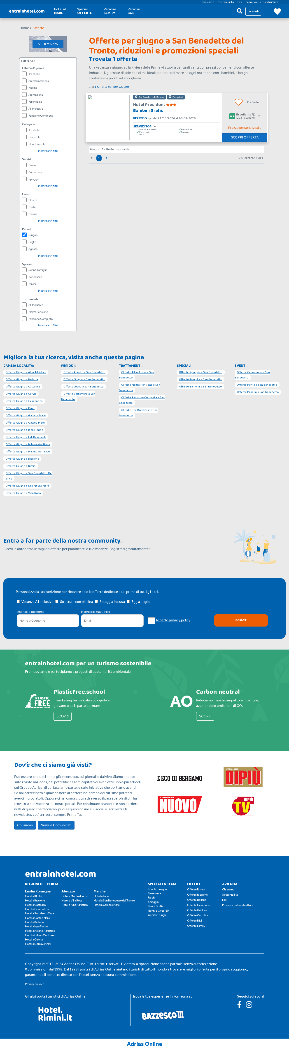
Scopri (62, 716)
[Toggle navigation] (149, 119)
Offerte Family (196, 925)
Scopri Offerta (245, 137)
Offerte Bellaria (196, 899)
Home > (25, 28)
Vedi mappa (48, 44)
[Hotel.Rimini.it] (55, 1019)
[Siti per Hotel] (144, 1043)
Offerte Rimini (196, 889)
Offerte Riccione (197, 894)
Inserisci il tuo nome (30, 612)
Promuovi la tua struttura (237, 905)
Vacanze (110, 11)
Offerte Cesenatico (199, 905)
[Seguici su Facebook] (241, 1006)
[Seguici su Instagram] (251, 1006)
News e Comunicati (56, 825)
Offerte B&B (195, 920)
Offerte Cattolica (197, 915)
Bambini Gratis (148, 110)
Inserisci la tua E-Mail (95, 612)
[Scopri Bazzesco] (162, 1015)
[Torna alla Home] (27, 11)
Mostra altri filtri (48, 150)
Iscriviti (241, 620)
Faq (224, 899)
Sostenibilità (230, 894)
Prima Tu (74, 814)
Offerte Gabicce (197, 910)
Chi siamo (25, 825)
